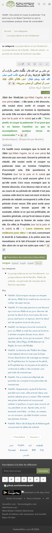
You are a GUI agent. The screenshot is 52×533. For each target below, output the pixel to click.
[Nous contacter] (44, 4)
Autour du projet (14, 498)
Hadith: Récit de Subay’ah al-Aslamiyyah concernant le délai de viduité (29, 425)
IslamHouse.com (9, 507)
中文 (42, 450)
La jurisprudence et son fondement (23, 36)
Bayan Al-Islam (8, 517)
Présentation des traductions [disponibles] (25, 257)
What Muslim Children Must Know (17, 511)
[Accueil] (3, 4)
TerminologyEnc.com (27, 504)
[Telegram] (24, 479)
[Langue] (49, 4)
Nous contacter (34, 498)
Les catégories (20, 31)
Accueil (7, 31)
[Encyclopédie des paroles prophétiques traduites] (20, 4)
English (21, 445)
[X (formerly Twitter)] (11, 479)
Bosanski (24, 450)
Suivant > (35, 437)
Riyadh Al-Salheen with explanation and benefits (24, 514)
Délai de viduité (37, 50)
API (47, 498)
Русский (12, 450)
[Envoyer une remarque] (13, 83)
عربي (11, 445)
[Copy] (9, 83)
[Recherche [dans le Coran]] (39, 4)
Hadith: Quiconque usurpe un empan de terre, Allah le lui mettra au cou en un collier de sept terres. (29, 299)
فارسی (26, 455)
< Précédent (18, 437)
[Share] (29, 64)
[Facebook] (5, 479)
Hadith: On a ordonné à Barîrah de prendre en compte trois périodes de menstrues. (27, 381)
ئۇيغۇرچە (39, 445)
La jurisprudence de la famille (15, 50)
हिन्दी (34, 450)
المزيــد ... (45, 92)
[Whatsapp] (18, 479)
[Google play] (30, 479)
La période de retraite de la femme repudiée (25, 52)
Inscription (43, 471)
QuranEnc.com (9, 504)
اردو (30, 445)
